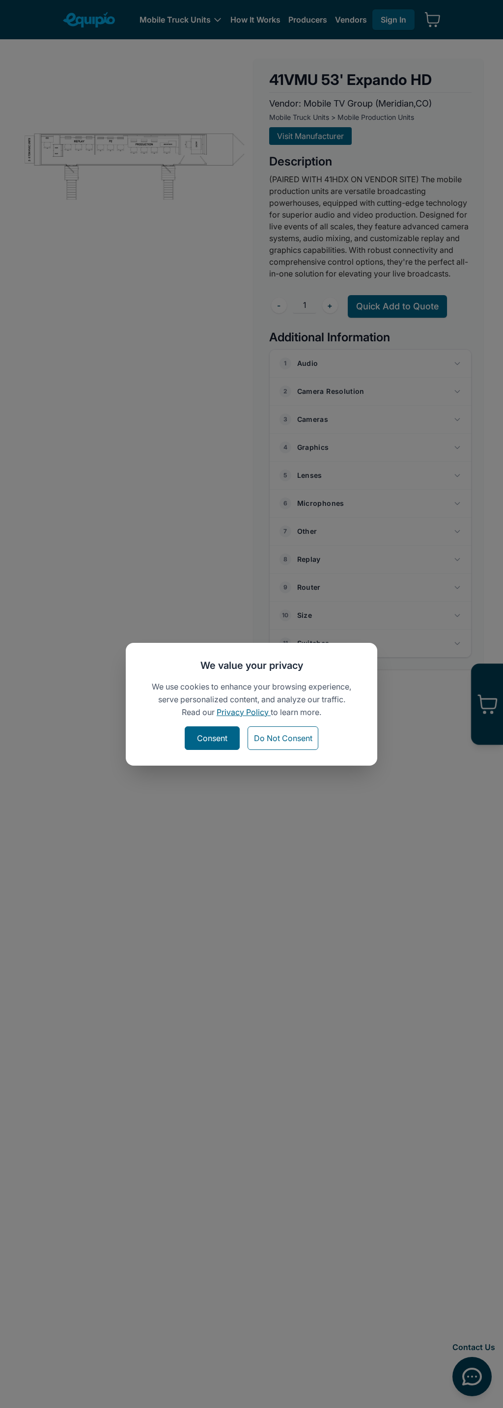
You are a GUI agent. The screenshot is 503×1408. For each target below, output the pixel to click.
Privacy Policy (244, 712)
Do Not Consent (283, 738)
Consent (212, 738)
